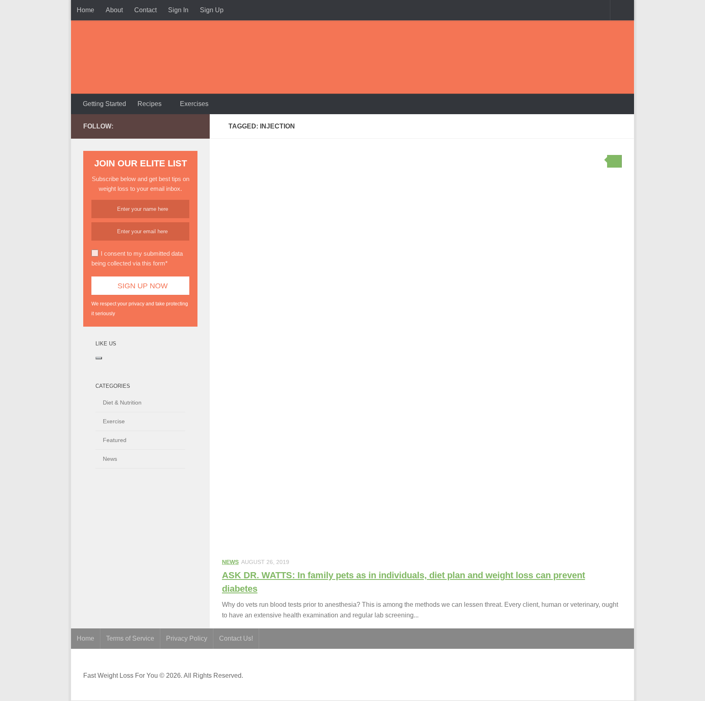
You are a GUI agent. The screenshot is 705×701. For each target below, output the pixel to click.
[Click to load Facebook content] (98, 358)
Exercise (114, 421)
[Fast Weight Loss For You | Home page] (134, 57)
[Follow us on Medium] (166, 126)
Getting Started (104, 103)
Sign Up (212, 10)
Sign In (178, 10)
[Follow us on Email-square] (192, 126)
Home (85, 10)
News (230, 562)
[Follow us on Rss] (179, 126)
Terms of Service (130, 638)
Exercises (194, 103)
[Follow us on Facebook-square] (153, 126)
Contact (145, 10)
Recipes (149, 103)
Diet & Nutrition (122, 402)
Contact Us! (236, 638)
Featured (114, 440)
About (114, 10)
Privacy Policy (186, 638)
